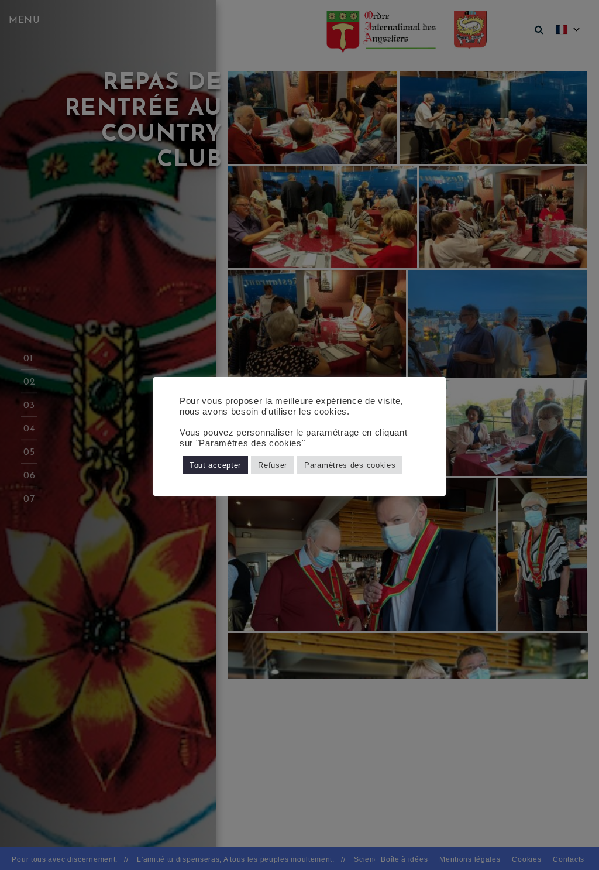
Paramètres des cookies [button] (349, 465)
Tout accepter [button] (215, 465)
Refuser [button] (272, 465)
